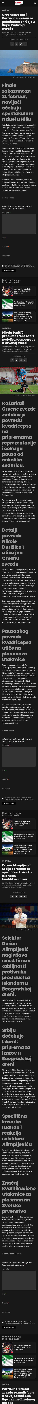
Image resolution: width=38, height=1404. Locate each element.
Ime (4, 238)
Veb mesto (6, 256)
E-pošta (5, 247)
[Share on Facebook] (12, 44)
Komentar (6, 213)
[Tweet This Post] (16, 44)
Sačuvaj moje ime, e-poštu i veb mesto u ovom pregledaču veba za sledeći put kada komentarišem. (20, 266)
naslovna (18, 1254)
